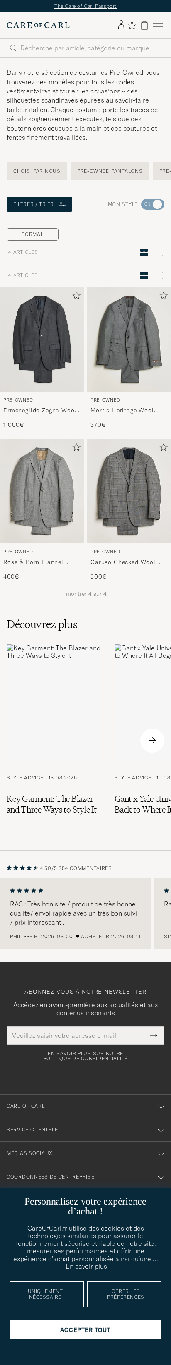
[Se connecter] (121, 25)
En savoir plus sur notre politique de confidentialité (85, 1056)
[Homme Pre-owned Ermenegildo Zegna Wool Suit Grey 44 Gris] (42, 339)
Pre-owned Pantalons (110, 171)
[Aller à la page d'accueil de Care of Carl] (38, 25)
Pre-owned (22, 73)
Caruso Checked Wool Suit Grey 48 (123, 562)
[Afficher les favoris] (131, 25)
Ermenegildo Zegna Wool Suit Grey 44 (39, 410)
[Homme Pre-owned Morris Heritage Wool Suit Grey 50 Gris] (129, 339)
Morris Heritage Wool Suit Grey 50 (122, 410)
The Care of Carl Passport (85, 6)
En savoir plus (86, 1266)
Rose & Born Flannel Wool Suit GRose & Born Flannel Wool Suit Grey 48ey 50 (39, 562)
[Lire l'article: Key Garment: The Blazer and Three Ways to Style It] (54, 740)
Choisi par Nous (37, 171)
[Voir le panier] (144, 25)
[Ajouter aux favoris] (75, 297)
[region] (85, 913)
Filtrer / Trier (33, 204)
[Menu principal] (157, 25)
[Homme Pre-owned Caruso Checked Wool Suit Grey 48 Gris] (129, 491)
